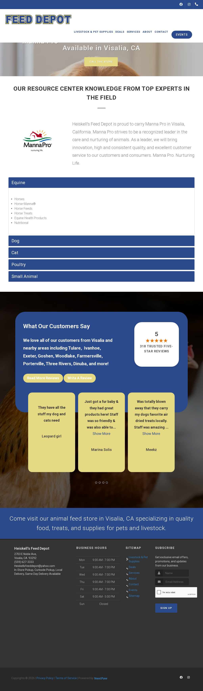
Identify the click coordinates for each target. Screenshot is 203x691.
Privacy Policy (45, 678)
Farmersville (89, 356)
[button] (96, 483)
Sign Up (166, 607)
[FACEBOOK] (181, 4)
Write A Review (80, 378)
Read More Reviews (43, 378)
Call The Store (101, 61)
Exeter (29, 356)
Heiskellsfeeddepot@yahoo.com (34, 565)
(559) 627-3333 (24, 562)
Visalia (97, 340)
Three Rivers (58, 363)
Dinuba (80, 363)
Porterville (33, 363)
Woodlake (65, 356)
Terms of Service (66, 678)
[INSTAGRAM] (189, 4)
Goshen (45, 356)
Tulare (74, 348)
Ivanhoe (92, 348)
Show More (101, 434)
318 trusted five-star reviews (156, 348)
